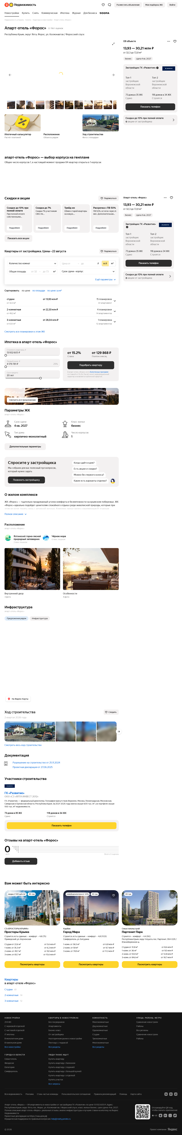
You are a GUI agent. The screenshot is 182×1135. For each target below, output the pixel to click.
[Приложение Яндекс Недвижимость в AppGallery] (170, 1115)
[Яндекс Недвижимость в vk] (166, 1094)
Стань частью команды (47, 1094)
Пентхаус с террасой (58, 1043)
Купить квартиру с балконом (61, 1063)
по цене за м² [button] (54, 290)
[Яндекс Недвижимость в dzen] (171, 1094)
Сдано (129, 98)
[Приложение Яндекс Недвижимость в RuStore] (175, 1115)
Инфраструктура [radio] (40, 618)
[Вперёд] (113, 75)
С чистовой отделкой (14, 1030)
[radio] (105, 263)
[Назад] (10, 75)
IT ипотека (9, 1034)
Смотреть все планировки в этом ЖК (25, 331)
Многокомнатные (100, 1022)
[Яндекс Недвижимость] (20, 5)
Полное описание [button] (14, 514)
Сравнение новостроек (147, 1022)
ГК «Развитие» (14, 793)
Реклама (30, 1094)
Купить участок (55, 1079)
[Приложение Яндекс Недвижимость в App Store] (160, 1115)
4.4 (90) (147, 936)
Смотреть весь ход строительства (23, 745)
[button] (109, 4)
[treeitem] (12, 13)
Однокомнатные (100, 1030)
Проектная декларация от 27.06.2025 (33, 767)
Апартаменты (54, 1026)
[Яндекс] (172, 1129)
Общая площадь (17, 271)
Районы (139, 1026)
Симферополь (11, 1071)
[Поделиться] (168, 41)
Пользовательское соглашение (76, 1094)
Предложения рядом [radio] (16, 618)
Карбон (66, 928)
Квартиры (11, 979)
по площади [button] (38, 290)
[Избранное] (103, 4)
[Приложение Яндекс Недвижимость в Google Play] (165, 1115)
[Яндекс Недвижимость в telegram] (175, 1094)
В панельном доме (13, 1043)
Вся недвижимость (13, 1094)
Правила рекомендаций (105, 1094)
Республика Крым (14, 34)
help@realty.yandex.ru (61, 1119)
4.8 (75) (42, 936)
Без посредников (56, 1022)
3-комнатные (11, 1001)
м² (54, 271)
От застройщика (56, 1034)
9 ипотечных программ (99, 372)
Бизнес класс (54, 1030)
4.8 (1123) (102, 936)
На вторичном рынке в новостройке (65, 1038)
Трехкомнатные (99, 1038)
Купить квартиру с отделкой (61, 1075)
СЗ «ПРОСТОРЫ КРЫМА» (16, 928)
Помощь (123, 1094)
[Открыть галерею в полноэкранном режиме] (113, 44)
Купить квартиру (56, 1059)
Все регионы (142, 1030)
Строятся (157, 98)
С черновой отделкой (15, 1026)
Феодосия (9, 1063)
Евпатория (9, 1067)
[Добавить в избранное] (174, 41)
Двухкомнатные (100, 1026)
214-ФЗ (8, 1022)
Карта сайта (136, 1094)
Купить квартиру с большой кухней (64, 1071)
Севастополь (11, 1059)
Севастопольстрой (131, 928)
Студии (9, 989)
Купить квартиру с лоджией (61, 1067)
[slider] (32, 355)
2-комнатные (11, 995)
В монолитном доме (14, 1038)
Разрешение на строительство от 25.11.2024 (36, 762)
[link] (172, 4)
